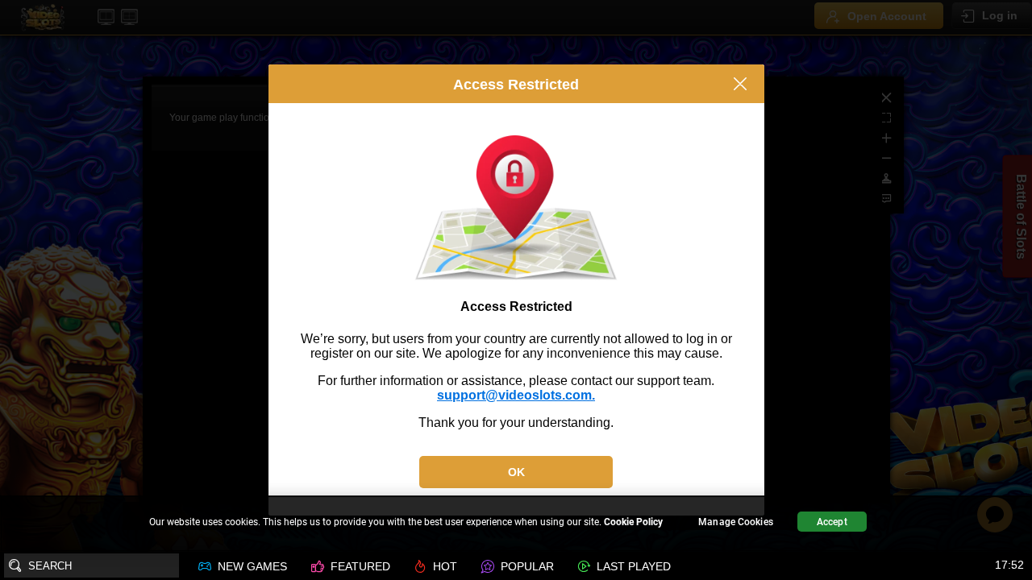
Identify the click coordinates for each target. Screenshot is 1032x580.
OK (516, 472)
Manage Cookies (735, 522)
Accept (832, 522)
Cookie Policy (633, 522)
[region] (516, 524)
